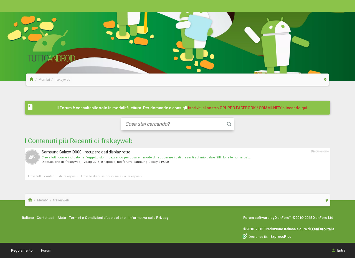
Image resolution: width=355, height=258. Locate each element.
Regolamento (22, 250)
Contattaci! (46, 218)
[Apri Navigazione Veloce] (325, 79)
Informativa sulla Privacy (148, 218)
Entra (341, 250)
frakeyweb (72, 162)
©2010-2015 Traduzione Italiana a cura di (288, 229)
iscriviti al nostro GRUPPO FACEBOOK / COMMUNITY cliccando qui (247, 108)
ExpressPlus (280, 236)
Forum (46, 250)
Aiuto (61, 218)
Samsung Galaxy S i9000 (151, 162)
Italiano (28, 218)
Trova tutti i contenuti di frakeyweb (52, 176)
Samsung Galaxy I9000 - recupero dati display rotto (86, 152)
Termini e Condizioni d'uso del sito (97, 218)
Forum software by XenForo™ (288, 218)
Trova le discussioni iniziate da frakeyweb (111, 176)
